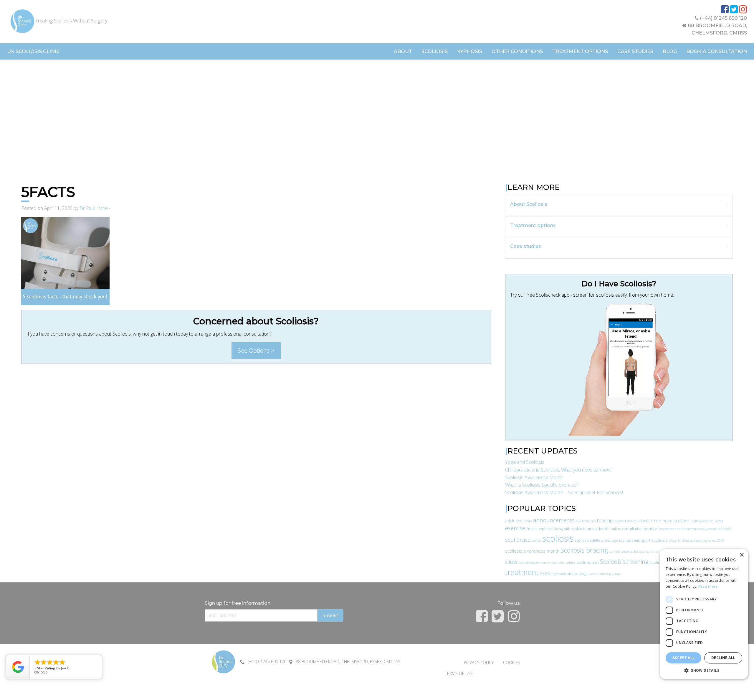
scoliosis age (609, 540)
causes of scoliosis (625, 521)
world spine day (600, 574)
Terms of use (459, 673)
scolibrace (517, 539)
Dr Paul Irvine (94, 208)
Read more (708, 586)
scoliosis (557, 538)
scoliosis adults (587, 540)
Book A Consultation (716, 51)
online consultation (626, 528)
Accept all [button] (683, 657)
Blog (670, 51)
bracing (604, 520)
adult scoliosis (518, 520)
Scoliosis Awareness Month (534, 477)
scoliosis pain (587, 562)
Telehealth (558, 574)
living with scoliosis (570, 528)
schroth (724, 528)
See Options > (256, 350)
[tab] (619, 205)
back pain (589, 521)
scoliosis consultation (644, 551)
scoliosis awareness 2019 (707, 540)
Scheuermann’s (669, 529)
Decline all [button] (723, 657)
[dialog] (704, 614)
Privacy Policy (479, 662)
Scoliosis (434, 51)
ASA (578, 521)
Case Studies (635, 51)
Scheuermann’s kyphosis (699, 529)
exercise (515, 528)
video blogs (577, 573)
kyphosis (545, 528)
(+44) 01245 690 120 (723, 18)
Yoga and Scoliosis (524, 462)
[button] (704, 670)
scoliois (536, 540)
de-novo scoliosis (673, 520)
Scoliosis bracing (584, 550)
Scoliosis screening (624, 562)
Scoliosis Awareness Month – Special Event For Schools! (564, 492)
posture (650, 528)
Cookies (511, 662)
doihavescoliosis (702, 521)
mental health (598, 528)
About (403, 51)
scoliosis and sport (634, 540)
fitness (531, 528)
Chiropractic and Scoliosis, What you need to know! (558, 469)
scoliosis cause (619, 551)
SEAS (545, 573)
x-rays (617, 574)
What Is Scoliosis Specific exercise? (541, 485)
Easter (719, 521)
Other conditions (517, 51)
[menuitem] (403, 51)
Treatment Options (580, 51)
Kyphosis (469, 51)
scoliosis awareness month (532, 551)
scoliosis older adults (561, 563)
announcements (554, 520)
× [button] (741, 555)
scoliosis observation (532, 563)
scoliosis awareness (670, 540)
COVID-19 (647, 520)
